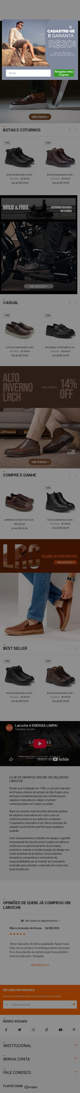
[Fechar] (70, 27)
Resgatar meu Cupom (64, 73)
